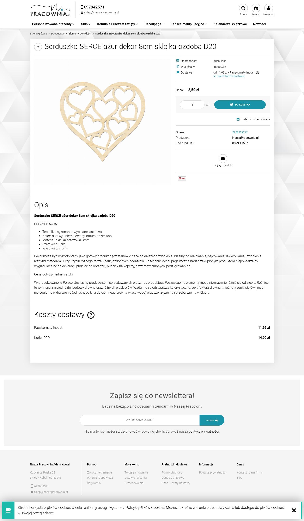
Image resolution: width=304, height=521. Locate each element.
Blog (239, 477)
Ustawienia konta (135, 477)
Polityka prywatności (212, 472)
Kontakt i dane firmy (249, 472)
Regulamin (94, 483)
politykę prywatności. (204, 431)
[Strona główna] (50, 10)
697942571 (41, 486)
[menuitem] (53, 24)
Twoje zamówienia (136, 472)
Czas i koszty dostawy (176, 483)
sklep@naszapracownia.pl (51, 492)
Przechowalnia (134, 483)
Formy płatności (172, 472)
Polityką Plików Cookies (145, 507)
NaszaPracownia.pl (245, 138)
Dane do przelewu (173, 477)
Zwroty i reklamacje (99, 472)
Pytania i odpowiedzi (100, 477)
